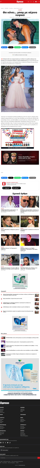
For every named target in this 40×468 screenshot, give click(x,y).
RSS (0, 434)
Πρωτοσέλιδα (3, 424)
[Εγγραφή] (38, 458)
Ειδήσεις (2, 407)
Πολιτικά (1, 428)
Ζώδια (21, 417)
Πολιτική (1, 410)
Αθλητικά (1, 426)
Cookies (17, 462)
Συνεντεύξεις (22, 427)
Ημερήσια (22, 419)
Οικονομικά (2, 427)
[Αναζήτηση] (39, 2)
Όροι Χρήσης (22, 434)
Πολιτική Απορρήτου (11, 462)
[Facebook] (1, 442)
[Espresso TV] (34, 2)
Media (21, 411)
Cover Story (2, 412)
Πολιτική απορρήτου (24, 435)
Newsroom (20, 17)
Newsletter (2, 433)
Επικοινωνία (22, 433)
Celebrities (22, 409)
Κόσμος (1, 411)
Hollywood (22, 410)
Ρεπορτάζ (2, 409)
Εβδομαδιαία (22, 420)
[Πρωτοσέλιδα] (28, 2)
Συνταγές (1, 421)
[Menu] (1, 2)
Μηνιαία (22, 421)
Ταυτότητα (22, 432)
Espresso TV (23, 424)
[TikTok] (10, 442)
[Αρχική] (4, 403)
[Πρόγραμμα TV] (31, 2)
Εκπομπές (22, 426)
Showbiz (22, 407)
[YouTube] (8, 442)
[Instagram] (3, 442)
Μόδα (1, 422)
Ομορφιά (1, 419)
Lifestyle (2, 417)
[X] (5, 442)
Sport (1, 414)
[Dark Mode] (36, 1)
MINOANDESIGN (22, 465)
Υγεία (1, 420)
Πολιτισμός (23, 414)
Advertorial (2, 432)
